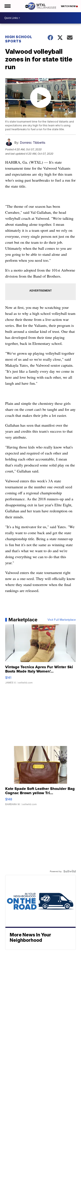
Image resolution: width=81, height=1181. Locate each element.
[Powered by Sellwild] (69, 871)
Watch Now (68, 6)
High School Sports (18, 39)
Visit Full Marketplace (62, 619)
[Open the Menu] (7, 6)
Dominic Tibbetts (32, 143)
